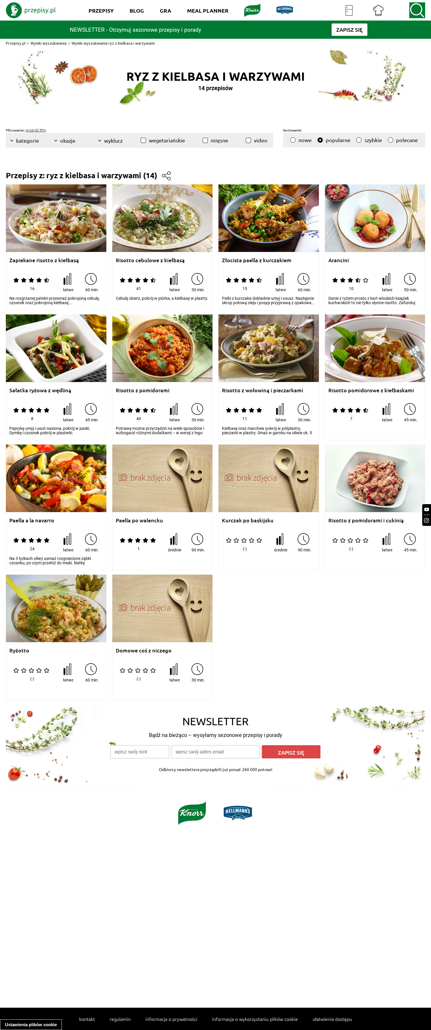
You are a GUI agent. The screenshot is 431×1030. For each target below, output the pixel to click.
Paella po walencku (139, 520)
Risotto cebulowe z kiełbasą (150, 260)
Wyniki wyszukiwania (48, 43)
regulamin (120, 1018)
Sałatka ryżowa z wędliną (40, 390)
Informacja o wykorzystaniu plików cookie (255, 1018)
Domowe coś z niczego (144, 650)
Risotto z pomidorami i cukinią (366, 520)
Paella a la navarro (31, 520)
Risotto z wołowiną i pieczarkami (262, 390)
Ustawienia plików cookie (31, 1024)
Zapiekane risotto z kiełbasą (44, 260)
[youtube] (427, 509)
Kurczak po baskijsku (248, 520)
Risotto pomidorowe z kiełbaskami (371, 390)
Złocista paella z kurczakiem (256, 260)
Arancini (338, 260)
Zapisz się (291, 752)
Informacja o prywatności (171, 1018)
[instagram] (427, 520)
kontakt (87, 1018)
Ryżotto (19, 650)
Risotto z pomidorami (142, 390)
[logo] (31, 10)
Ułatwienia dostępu (332, 1018)
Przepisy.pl (16, 43)
